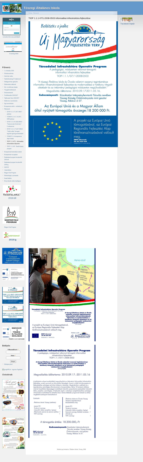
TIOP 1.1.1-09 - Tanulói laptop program (15, 147)
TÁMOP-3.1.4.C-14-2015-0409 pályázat (14, 118)
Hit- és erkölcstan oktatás (11, 87)
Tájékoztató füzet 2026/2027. (12, 98)
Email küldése (8, 178)
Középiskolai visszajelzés (11, 154)
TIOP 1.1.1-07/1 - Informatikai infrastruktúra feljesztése (15, 142)
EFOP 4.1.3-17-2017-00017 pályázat (14, 113)
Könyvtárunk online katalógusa (12, 181)
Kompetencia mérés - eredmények (13, 106)
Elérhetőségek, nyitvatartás (11, 175)
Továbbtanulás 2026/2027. (11, 95)
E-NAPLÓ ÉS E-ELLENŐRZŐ (11, 37)
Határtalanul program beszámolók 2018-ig (13, 163)
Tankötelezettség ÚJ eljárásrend (12, 79)
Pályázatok (7, 109)
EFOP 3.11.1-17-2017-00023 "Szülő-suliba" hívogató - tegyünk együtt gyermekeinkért (15, 131)
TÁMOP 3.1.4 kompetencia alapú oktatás (14, 137)
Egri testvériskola (8, 103)
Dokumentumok (8, 92)
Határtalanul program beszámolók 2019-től (13, 158)
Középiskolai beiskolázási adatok (13, 152)
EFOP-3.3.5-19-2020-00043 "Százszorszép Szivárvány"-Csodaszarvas (14, 124)
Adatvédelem (7, 170)
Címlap (30, 13)
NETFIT (6, 167)
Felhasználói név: (13, 349)
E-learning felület (13, 53)
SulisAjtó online (8, 76)
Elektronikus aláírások (10, 84)
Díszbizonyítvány (9, 73)
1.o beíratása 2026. (9, 70)
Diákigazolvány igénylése (11, 81)
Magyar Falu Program (10, 173)
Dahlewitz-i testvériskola (10, 101)
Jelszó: (13, 355)
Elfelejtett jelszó (8, 364)
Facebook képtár (127, 24)
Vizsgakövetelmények (10, 90)
